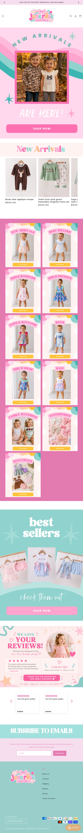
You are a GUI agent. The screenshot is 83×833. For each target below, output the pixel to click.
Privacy (45, 794)
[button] (2, 16)
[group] (41, 83)
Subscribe (59, 753)
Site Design (30, 829)
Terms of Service (48, 798)
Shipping (45, 784)
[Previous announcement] (4, 2)
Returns (45, 789)
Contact (45, 779)
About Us (45, 774)
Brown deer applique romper (19, 199)
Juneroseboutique (17, 829)
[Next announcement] (78, 2)
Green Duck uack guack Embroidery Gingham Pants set (53, 200)
